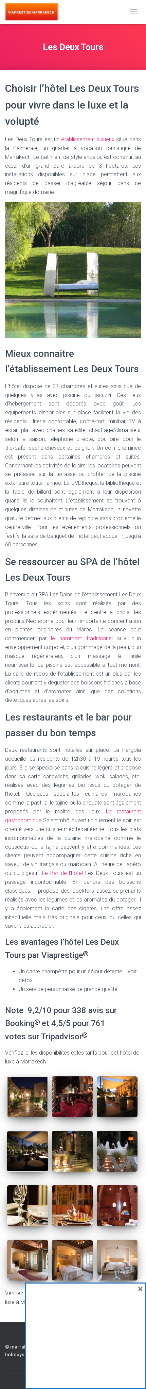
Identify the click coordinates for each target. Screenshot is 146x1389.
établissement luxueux (87, 139)
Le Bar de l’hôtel (62, 873)
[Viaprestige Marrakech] (34, 11)
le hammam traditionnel (82, 638)
